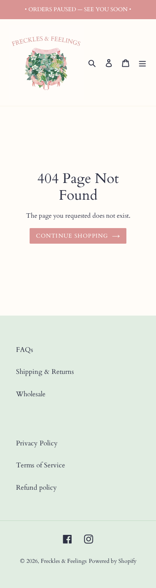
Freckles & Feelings (64, 561)
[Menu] (142, 63)
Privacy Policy (37, 443)
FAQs (24, 349)
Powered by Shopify (112, 561)
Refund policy (36, 487)
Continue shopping (72, 236)
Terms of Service (40, 465)
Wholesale (31, 394)
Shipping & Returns (45, 371)
